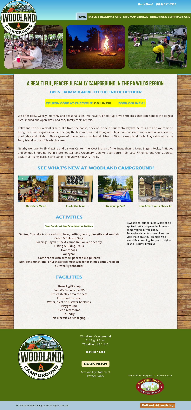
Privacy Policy (95, 376)
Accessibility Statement (95, 372)
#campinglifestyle (148, 240)
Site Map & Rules (135, 17)
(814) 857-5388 (95, 352)
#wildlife (132, 240)
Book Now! (95, 364)
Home (82, 17)
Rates (104, 17)
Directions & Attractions (170, 17)
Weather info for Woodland (150, 367)
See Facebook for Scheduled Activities (69, 226)
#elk (163, 236)
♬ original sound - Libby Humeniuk (149, 242)
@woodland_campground (141, 222)
